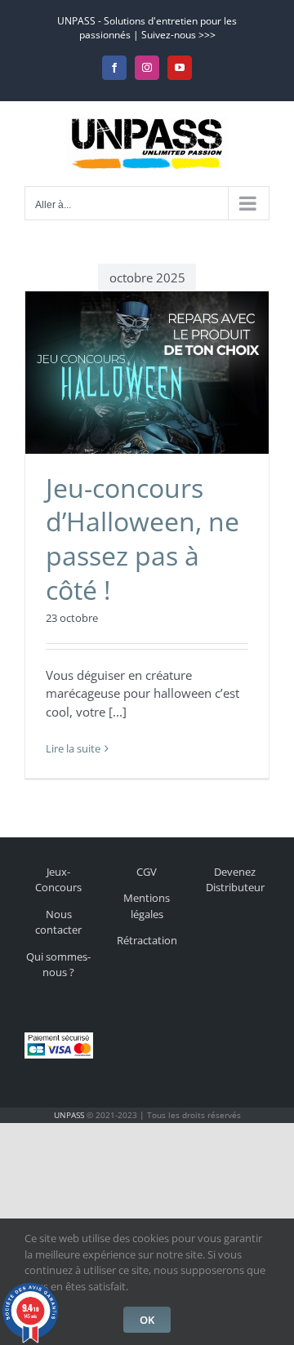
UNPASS (69, 1115)
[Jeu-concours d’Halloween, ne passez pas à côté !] (147, 372)
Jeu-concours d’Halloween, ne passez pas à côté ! (142, 538)
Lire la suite (73, 748)
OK (147, 1319)
